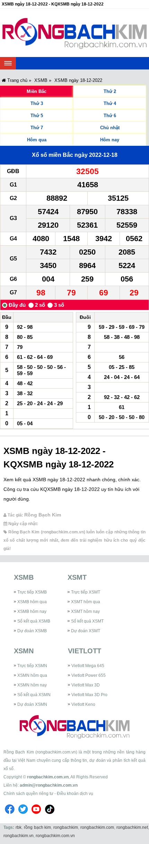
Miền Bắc (36, 91)
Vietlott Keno (83, 704)
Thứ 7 (36, 127)
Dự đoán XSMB (32, 630)
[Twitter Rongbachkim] (23, 815)
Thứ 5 (36, 115)
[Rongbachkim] (74, 32)
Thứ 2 (110, 91)
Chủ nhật (110, 127)
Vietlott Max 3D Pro (89, 694)
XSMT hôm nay (85, 611)
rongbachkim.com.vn (48, 777)
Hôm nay (109, 139)
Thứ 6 (110, 115)
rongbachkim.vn (18, 835)
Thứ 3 (36, 103)
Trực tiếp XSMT (85, 592)
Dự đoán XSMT (85, 630)
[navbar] (8, 63)
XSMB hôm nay (31, 611)
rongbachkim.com (97, 827)
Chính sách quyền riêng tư (28, 793)
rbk (18, 827)
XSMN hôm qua (32, 675)
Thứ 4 (110, 103)
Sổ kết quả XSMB (33, 621)
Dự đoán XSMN (32, 704)
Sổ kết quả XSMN (34, 694)
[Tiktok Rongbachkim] (50, 815)
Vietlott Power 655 (88, 675)
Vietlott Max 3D (85, 685)
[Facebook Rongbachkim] (9, 815)
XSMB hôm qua (32, 601)
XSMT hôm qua (85, 601)
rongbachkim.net (132, 827)
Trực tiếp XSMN (32, 665)
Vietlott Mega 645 (87, 665)
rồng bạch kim (37, 827)
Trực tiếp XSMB (32, 592)
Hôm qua (36, 139)
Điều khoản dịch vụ (75, 793)
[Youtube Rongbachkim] (36, 815)
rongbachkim (65, 827)
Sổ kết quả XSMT (87, 621)
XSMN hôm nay (32, 685)
